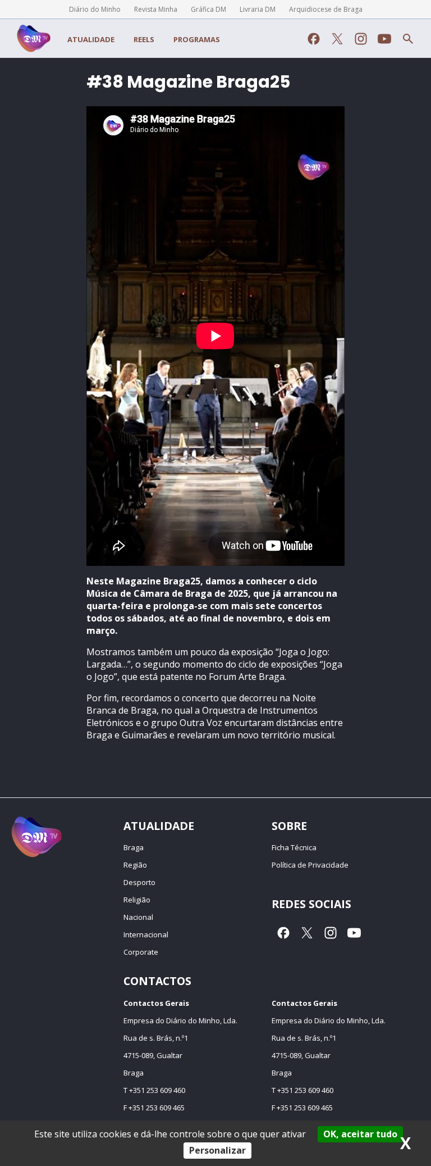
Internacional (145, 934)
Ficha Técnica (294, 847)
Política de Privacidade (310, 865)
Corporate (140, 952)
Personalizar (217, 1150)
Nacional (138, 917)
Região (135, 865)
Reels (144, 39)
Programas (196, 39)
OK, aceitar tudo (360, 1134)
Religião (136, 900)
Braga (133, 847)
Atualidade (90, 39)
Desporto (139, 882)
